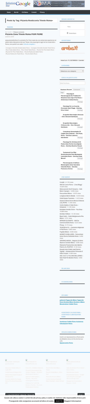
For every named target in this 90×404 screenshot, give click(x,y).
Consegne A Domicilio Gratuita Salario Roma (18, 48)
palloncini (63, 300)
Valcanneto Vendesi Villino (12, 368)
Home (9, 12)
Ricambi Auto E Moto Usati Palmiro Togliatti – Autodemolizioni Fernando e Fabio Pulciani (71, 251)
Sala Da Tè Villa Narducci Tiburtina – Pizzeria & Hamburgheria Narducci (32, 378)
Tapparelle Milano (71, 300)
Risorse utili (30, 395)
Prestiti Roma (8, 372)
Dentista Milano (68, 302)
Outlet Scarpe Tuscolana (67, 198)
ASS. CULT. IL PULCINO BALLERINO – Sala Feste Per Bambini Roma (71, 257)
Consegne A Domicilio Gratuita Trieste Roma (43, 48)
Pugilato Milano (64, 232)
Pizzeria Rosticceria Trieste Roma (15, 54)
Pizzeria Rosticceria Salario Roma (33, 52)
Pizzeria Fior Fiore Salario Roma (45, 50)
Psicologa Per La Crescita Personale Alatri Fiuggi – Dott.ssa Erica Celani (71, 108)
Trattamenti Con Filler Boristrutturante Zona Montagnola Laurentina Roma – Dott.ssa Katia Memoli (71, 155)
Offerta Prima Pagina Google (13, 374)
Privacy (42, 12)
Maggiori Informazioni (72, 401)
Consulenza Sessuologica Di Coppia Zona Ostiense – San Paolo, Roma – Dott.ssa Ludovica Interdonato (72, 134)
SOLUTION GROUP (13, 395)
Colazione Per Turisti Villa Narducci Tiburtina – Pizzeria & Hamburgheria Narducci (34, 385)
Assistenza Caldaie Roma (68, 322)
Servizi (16, 12)
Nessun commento (19, 32)
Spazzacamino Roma (66, 343)
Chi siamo (25, 12)
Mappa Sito (23, 395)
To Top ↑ (81, 395)
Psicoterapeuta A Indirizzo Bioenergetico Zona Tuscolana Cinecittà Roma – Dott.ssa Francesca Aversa (70, 166)
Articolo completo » (29, 44)
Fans (69, 27)
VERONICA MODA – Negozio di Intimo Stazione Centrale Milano (71, 241)
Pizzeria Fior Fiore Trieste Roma (14, 52)
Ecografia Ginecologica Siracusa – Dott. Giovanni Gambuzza (72, 116)
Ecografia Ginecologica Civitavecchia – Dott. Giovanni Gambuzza (70, 125)
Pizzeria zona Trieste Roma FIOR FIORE (24, 34)
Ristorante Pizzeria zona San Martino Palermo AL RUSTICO (71, 246)
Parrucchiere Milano (66, 193)
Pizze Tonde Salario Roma (13, 50)
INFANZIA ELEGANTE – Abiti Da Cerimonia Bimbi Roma (69, 221)
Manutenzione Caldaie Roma (68, 304)
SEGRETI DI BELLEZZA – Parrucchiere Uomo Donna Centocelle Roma (71, 235)
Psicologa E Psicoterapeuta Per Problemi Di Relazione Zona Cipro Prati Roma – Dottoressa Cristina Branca (72, 97)
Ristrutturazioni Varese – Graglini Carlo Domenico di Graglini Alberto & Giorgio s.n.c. (75, 376)
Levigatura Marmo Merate (67, 196)
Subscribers (71, 33)
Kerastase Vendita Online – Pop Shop (71, 209)
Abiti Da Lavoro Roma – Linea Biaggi (71, 184)
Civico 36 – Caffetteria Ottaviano (34, 368)
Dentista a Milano (65, 214)
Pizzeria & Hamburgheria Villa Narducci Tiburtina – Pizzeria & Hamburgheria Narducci (34, 372)
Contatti (34, 12)
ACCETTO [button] (59, 401)
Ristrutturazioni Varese (73, 372)
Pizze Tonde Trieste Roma (28, 50)
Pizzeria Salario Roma (31, 54)
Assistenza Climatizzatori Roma (71, 323)
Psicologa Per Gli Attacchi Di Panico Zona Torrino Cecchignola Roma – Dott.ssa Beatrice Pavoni (71, 144)
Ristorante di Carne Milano (53, 376)
